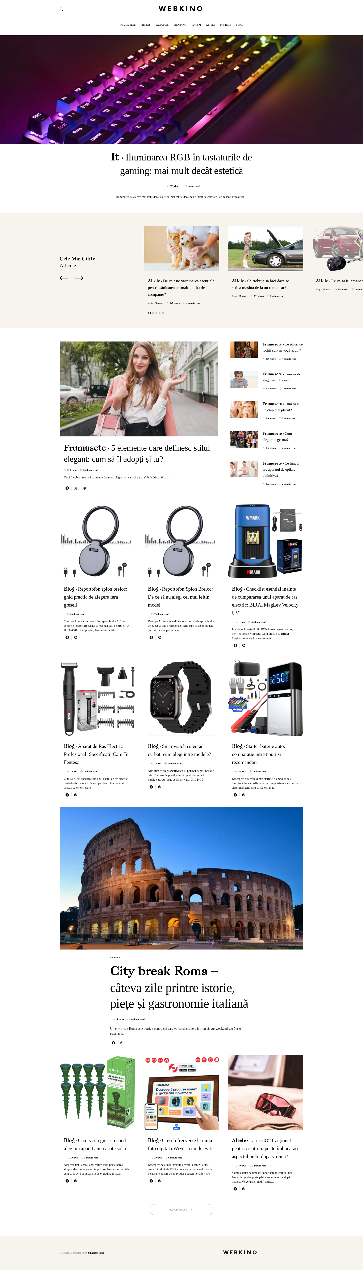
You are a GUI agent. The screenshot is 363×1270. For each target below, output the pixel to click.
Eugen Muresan (155, 303)
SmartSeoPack (96, 1252)
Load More (178, 1209)
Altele (115, 957)
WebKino (181, 9)
